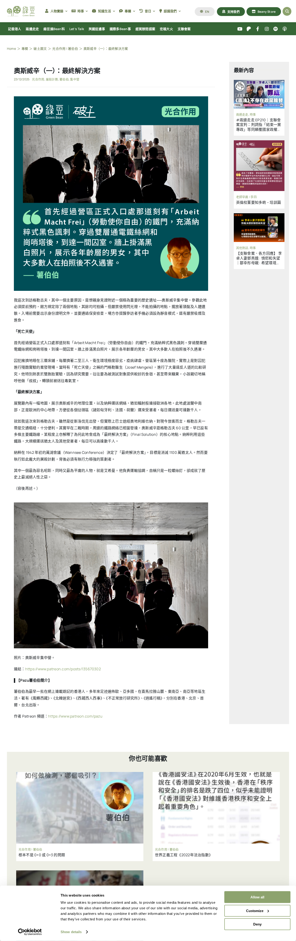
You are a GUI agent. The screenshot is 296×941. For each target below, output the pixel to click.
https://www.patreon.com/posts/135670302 (63, 668)
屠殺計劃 (52, 79)
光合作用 (38, 79)
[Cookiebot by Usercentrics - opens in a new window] (30, 931)
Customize (254, 911)
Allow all (257, 897)
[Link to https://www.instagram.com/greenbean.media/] (266, 29)
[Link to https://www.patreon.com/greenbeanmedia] (248, 29)
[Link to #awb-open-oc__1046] (287, 11)
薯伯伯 (64, 79)
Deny (257, 924)
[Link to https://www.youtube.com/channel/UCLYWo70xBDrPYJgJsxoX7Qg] (239, 29)
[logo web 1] (21, 7)
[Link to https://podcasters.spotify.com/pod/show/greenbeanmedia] (275, 29)
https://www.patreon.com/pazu (75, 716)
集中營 (74, 79)
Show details (71, 932)
